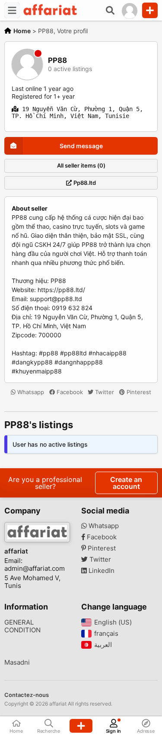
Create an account (126, 483)
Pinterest (138, 392)
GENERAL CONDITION (22, 626)
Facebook (69, 392)
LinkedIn (100, 571)
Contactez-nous (26, 694)
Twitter (103, 392)
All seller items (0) (81, 165)
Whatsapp (30, 392)
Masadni (17, 662)
